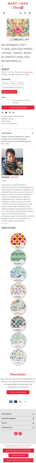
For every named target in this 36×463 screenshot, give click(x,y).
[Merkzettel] (25, 13)
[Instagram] (20, 433)
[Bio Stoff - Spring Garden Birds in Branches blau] (18, 273)
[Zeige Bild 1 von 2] (16, 39)
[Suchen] (20, 13)
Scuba (20, 83)
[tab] (17, 138)
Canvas (5, 83)
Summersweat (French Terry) (12, 87)
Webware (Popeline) (9, 92)
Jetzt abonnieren (18, 392)
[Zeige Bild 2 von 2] (19, 39)
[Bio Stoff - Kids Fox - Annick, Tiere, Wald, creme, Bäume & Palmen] (18, 340)
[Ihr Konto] (29, 13)
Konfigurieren (18, 455)
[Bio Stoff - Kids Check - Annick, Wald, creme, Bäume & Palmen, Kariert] (18, 323)
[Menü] (4, 13)
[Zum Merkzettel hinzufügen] (3, 66)
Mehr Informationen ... (25, 447)
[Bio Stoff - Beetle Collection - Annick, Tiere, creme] (18, 356)
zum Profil (5, 223)
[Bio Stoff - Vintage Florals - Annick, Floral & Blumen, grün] (18, 257)
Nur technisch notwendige (18, 451)
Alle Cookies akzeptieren (18, 460)
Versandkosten (27, 72)
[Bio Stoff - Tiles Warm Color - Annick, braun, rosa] (18, 240)
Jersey (13, 83)
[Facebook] (16, 433)
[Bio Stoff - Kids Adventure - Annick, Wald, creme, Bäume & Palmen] (18, 307)
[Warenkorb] (33, 12)
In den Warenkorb (18, 107)
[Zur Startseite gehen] (18, 5)
